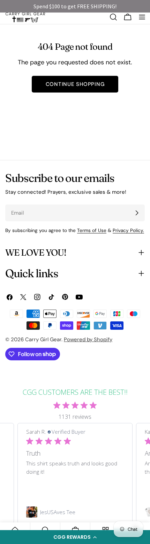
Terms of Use (91, 230)
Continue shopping (75, 84)
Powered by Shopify (88, 339)
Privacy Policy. (128, 230)
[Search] (113, 17)
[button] (75, 537)
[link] (75, 512)
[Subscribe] (136, 213)
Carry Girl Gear (43, 339)
